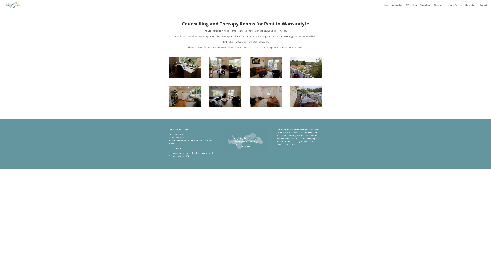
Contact (483, 5)
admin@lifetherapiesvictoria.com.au (244, 47)
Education (438, 5)
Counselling (397, 5)
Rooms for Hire (455, 5)
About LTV (469, 5)
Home (386, 5)
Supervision (425, 5)
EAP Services (411, 5)
